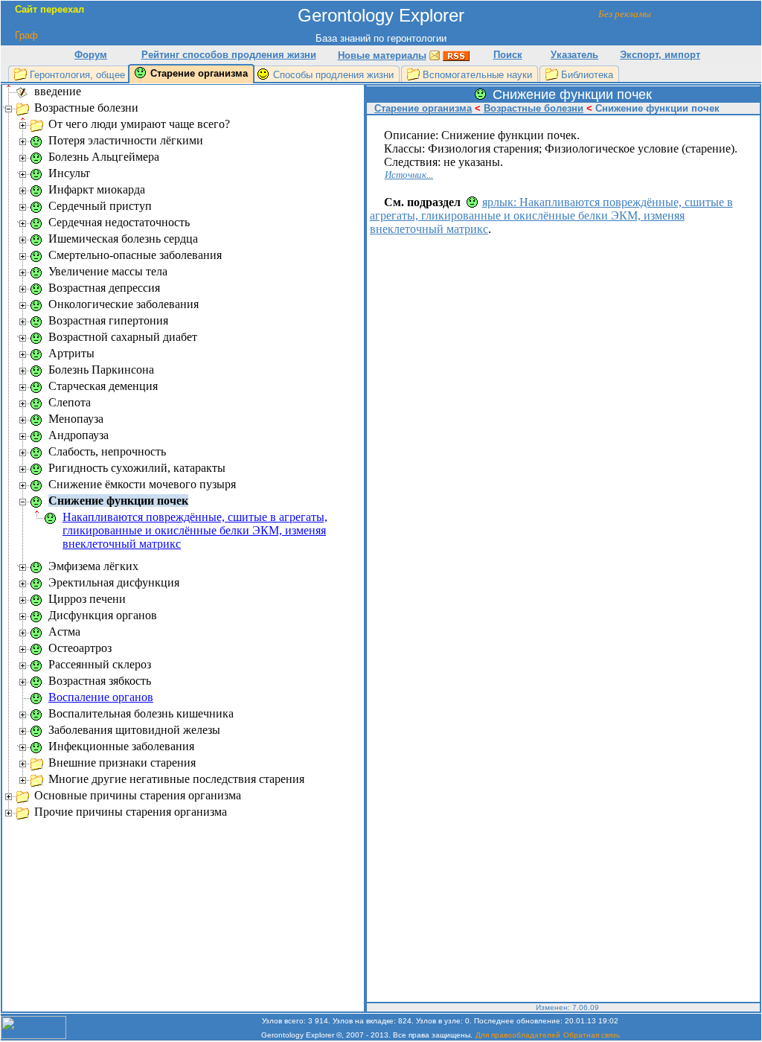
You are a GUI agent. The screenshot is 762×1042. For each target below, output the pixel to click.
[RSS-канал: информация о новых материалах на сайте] (456, 54)
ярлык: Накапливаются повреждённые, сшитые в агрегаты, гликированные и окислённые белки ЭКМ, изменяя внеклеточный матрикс (551, 215)
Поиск (507, 54)
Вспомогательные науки (477, 74)
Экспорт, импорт (660, 54)
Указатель (574, 54)
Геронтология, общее (77, 74)
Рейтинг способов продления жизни (228, 54)
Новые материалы (382, 55)
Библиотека (587, 74)
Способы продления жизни (333, 74)
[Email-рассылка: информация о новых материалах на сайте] (434, 54)
